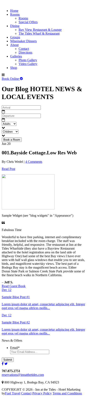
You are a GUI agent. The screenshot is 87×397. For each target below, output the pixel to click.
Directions (25, 52)
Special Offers (28, 22)
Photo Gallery (28, 60)
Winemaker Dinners (23, 41)
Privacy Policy (42, 393)
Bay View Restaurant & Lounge (40, 29)
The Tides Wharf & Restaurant (39, 33)
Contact (24, 48)
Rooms (15, 14)
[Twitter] (6, 364)
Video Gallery (28, 64)
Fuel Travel (12, 393)
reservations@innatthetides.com (23, 375)
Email (15, 347)
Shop (13, 67)
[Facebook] (3, 364)
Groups (15, 37)
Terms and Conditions (67, 393)
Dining (14, 26)
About (14, 45)
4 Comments (33, 161)
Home (14, 10)
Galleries (16, 56)
